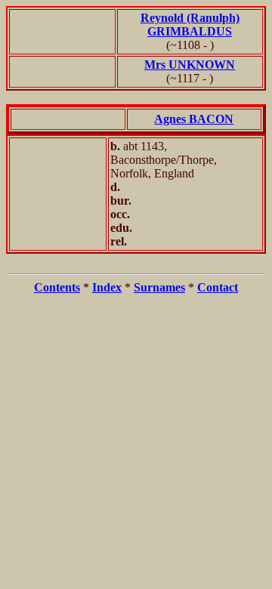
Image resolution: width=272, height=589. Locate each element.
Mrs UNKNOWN (189, 64)
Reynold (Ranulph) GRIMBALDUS (190, 24)
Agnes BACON (193, 119)
